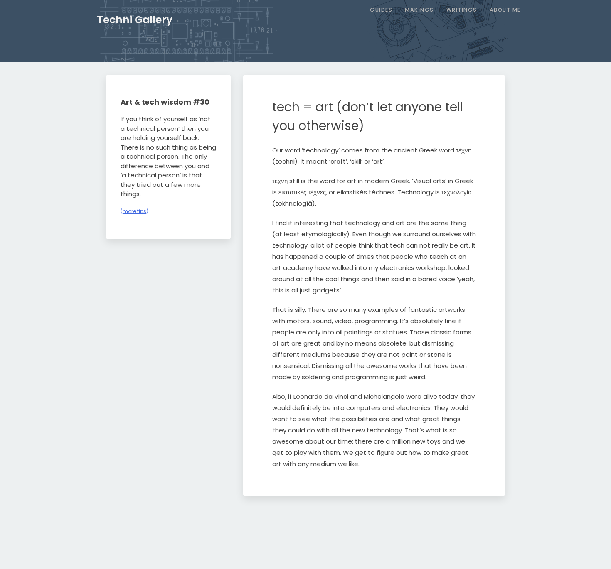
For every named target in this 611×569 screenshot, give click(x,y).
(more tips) (134, 211)
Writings (461, 9)
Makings (419, 9)
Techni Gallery (134, 19)
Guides (381, 9)
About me (505, 9)
